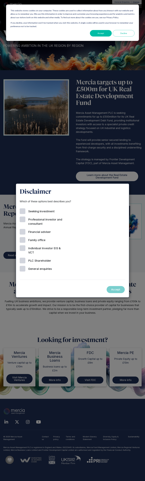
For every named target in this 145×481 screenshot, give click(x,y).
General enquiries (40, 269)
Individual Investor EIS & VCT (44, 250)
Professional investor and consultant (45, 221)
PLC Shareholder (39, 260)
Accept (101, 33)
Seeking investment (41, 211)
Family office (36, 240)
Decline (123, 33)
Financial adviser (39, 232)
